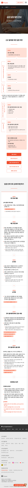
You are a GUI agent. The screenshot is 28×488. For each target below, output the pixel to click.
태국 (23, 429)
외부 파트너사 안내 (4, 452)
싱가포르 (3, 429)
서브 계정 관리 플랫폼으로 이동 (9, 302)
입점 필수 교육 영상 (9, 438)
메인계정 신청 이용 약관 (18, 470)
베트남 (13, 429)
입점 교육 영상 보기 (13, 158)
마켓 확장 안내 (4, 457)
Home (2, 7)
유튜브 (23, 462)
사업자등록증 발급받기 (9, 209)
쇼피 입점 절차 (13, 7)
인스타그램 (16, 462)
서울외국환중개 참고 (8, 336)
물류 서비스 (12, 450)
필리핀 (17, 429)
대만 (20, 429)
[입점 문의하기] (20, 484)
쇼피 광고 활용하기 (19, 450)
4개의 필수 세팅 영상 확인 (8, 334)
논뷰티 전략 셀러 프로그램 (14, 166)
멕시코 (6, 445)
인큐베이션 (24, 438)
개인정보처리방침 (4, 470)
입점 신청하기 (20, 2)
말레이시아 (8, 429)
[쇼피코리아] (4, 3)
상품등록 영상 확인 (7, 372)
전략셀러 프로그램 (17, 438)
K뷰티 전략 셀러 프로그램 (14, 162)
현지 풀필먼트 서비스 (5, 450)
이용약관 (10, 470)
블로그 (9, 462)
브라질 (2, 445)
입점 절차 (3, 438)
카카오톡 (5, 465)
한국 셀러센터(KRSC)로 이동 (9, 332)
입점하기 (6, 7)
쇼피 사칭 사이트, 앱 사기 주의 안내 (7, 472)
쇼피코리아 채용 (4, 462)
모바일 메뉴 (26, 2)
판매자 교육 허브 (14, 170)
